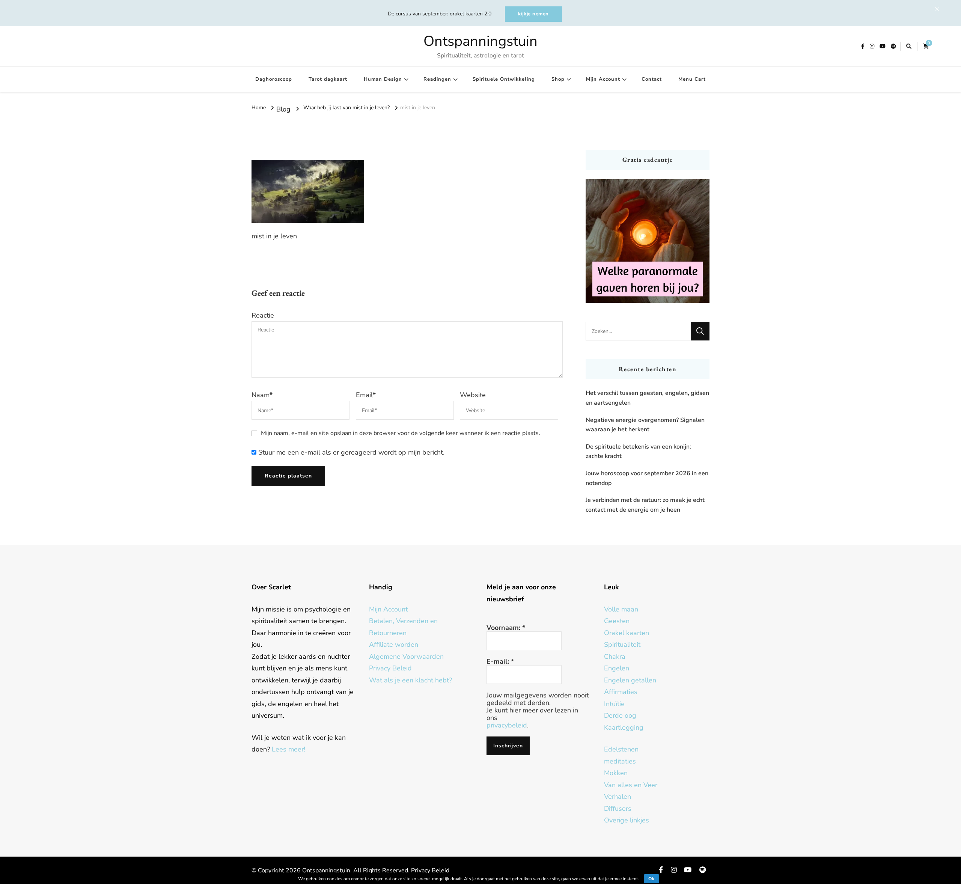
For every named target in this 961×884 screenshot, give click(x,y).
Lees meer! (288, 749)
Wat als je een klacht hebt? (410, 680)
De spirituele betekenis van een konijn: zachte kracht (638, 452)
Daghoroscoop (273, 79)
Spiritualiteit (622, 644)
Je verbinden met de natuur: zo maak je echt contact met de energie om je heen (645, 505)
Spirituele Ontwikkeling (504, 79)
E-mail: (500, 661)
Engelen (616, 668)
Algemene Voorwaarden (406, 656)
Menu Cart (692, 79)
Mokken (616, 772)
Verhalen (617, 796)
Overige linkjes (626, 820)
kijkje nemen (533, 14)
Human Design (383, 79)
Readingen (437, 79)
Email (366, 394)
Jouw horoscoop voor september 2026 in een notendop (647, 478)
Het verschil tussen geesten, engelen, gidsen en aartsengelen (647, 398)
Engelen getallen (630, 680)
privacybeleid (507, 725)
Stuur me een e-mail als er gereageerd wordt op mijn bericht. (350, 452)
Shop (558, 79)
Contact (652, 79)
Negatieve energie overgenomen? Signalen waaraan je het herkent (645, 425)
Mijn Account (603, 79)
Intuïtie (614, 703)
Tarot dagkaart (328, 79)
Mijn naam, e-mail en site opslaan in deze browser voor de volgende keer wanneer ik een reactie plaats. (400, 433)
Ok (651, 879)
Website (473, 394)
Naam (262, 394)
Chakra (614, 656)
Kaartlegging (623, 727)
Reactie (263, 315)
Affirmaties (620, 691)
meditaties (620, 761)
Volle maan (621, 609)
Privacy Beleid (390, 668)
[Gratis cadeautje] (647, 241)
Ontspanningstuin (480, 41)
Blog (283, 109)
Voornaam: (506, 627)
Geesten (617, 620)
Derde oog (620, 715)
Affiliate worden (393, 644)
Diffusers (617, 808)
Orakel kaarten (626, 632)
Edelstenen (621, 749)
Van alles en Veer (630, 784)
